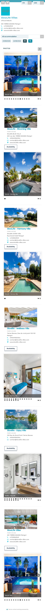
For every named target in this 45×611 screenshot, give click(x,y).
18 (13, 400)
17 (11, 400)
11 (26, 98)
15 (7, 400)
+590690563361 (15, 138)
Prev (6, 74)
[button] (3, 2)
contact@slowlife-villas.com (13, 28)
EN (23, 3)
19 (15, 400)
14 (4, 400)
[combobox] (26, 3)
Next (38, 74)
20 (18, 400)
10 (24, 98)
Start (38, 98)
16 (9, 400)
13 (31, 399)
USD (35, 3)
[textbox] (6, 41)
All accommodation (9, 36)
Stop (40, 98)
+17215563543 (8, 26)
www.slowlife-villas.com (12, 30)
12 (28, 98)
